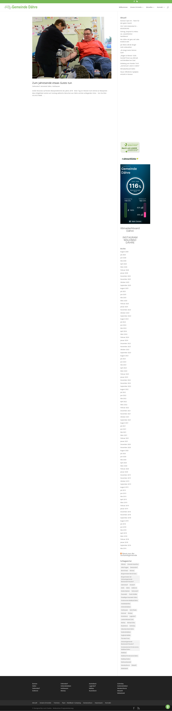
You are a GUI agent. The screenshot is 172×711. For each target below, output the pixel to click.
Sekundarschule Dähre (127, 629)
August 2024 (124, 319)
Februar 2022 (124, 408)
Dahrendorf (36, 86)
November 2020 (125, 447)
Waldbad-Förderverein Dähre (129, 656)
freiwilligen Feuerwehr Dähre (129, 597)
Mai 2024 (123, 328)
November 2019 (125, 478)
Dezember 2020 (125, 444)
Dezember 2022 (125, 380)
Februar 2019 (124, 505)
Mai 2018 (123, 530)
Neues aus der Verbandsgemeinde (128, 554)
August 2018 (124, 521)
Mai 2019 (123, 496)
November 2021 (125, 414)
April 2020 (123, 463)
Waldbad (123, 652)
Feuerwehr (124, 594)
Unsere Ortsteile (136, 7)
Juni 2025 (123, 294)
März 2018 (123, 536)
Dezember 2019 (125, 475)
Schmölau (132, 626)
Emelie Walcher (125, 591)
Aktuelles (149, 7)
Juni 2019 (123, 493)
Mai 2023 (123, 365)
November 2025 (125, 279)
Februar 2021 (124, 438)
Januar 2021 (124, 441)
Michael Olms (131, 622)
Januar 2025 (124, 307)
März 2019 (123, 502)
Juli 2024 (123, 322)
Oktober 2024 (124, 313)
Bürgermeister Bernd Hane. (129, 574)
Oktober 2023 (124, 349)
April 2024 (123, 331)
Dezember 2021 (125, 411)
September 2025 (125, 285)
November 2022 (125, 383)
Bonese (132, 570)
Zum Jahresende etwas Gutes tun (52, 83)
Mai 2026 (123, 261)
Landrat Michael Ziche (127, 619)
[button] (168, 707)
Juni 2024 (123, 325)
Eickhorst (134, 588)
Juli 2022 (123, 392)
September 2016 (125, 545)
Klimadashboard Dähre (127, 69)
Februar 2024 (124, 337)
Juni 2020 (123, 457)
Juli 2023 (123, 359)
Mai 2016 (123, 548)
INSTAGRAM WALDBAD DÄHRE (130, 240)
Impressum (99, 703)
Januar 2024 (124, 340)
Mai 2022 (123, 398)
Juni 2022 (123, 395)
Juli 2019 (123, 490)
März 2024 (123, 334)
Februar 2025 (124, 304)
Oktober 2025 (124, 282)
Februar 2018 (124, 539)
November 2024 (125, 310)
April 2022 (123, 401)
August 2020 (124, 450)
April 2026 (123, 264)
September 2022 (125, 386)
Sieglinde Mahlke (125, 635)
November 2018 (125, 515)
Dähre (128, 588)
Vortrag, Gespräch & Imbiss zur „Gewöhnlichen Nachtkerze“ (129, 34)
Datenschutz (87, 703)
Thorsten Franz (125, 638)
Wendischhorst (125, 665)
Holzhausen (56, 86)
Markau (123, 622)
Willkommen (123, 7)
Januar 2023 (124, 377)
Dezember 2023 (125, 343)
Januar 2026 (124, 273)
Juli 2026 (123, 255)
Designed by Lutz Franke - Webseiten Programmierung (53, 708)
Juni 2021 (123, 429)
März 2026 (123, 267)
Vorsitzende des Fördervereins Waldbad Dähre (130, 648)
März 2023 (123, 371)
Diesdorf (132, 585)
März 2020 (123, 466)
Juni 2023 (123, 362)
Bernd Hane (124, 570)
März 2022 (123, 405)
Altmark (123, 564)
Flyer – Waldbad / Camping (71, 703)
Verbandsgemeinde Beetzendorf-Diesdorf (127, 643)
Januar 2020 (124, 472)
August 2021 (124, 423)
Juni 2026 (123, 258)
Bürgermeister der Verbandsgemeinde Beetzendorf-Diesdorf (127, 579)
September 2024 (125, 316)
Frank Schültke (133, 594)
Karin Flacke (133, 610)
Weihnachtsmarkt (126, 662)
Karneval (123, 613)
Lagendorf (132, 616)
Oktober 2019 (124, 481)
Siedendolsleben (126, 632)
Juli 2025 (123, 291)
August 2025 (124, 288)
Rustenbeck (124, 626)
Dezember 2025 (125, 276)
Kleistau (130, 613)
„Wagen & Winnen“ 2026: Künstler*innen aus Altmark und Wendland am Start (129, 58)
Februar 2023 (124, 374)
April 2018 (123, 533)
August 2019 (124, 487)
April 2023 (123, 368)
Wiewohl (134, 665)
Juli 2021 (123, 426)
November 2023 (125, 346)
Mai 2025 (123, 297)
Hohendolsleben (126, 607)
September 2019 (125, 484)
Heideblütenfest (125, 604)
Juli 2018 (123, 524)
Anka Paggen (124, 567)
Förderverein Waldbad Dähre (129, 600)
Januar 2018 (124, 542)
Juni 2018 (123, 527)
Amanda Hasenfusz (133, 564)
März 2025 (123, 301)
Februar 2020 (124, 469)
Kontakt (160, 7)
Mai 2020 (123, 460)
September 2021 (125, 420)
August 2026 (124, 252)
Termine (57, 703)
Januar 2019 (124, 509)
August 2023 (124, 356)
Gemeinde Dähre (46, 86)
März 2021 (123, 435)
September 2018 (125, 518)
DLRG (122, 588)
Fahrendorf (135, 591)
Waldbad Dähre (125, 659)
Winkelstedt (124, 668)
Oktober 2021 (124, 417)
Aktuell (34, 703)
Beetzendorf (133, 567)
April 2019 (123, 499)
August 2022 (124, 389)
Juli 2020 (123, 453)
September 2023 (125, 353)
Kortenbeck (124, 616)
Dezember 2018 (125, 512)
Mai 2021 (123, 432)
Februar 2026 (124, 270)
